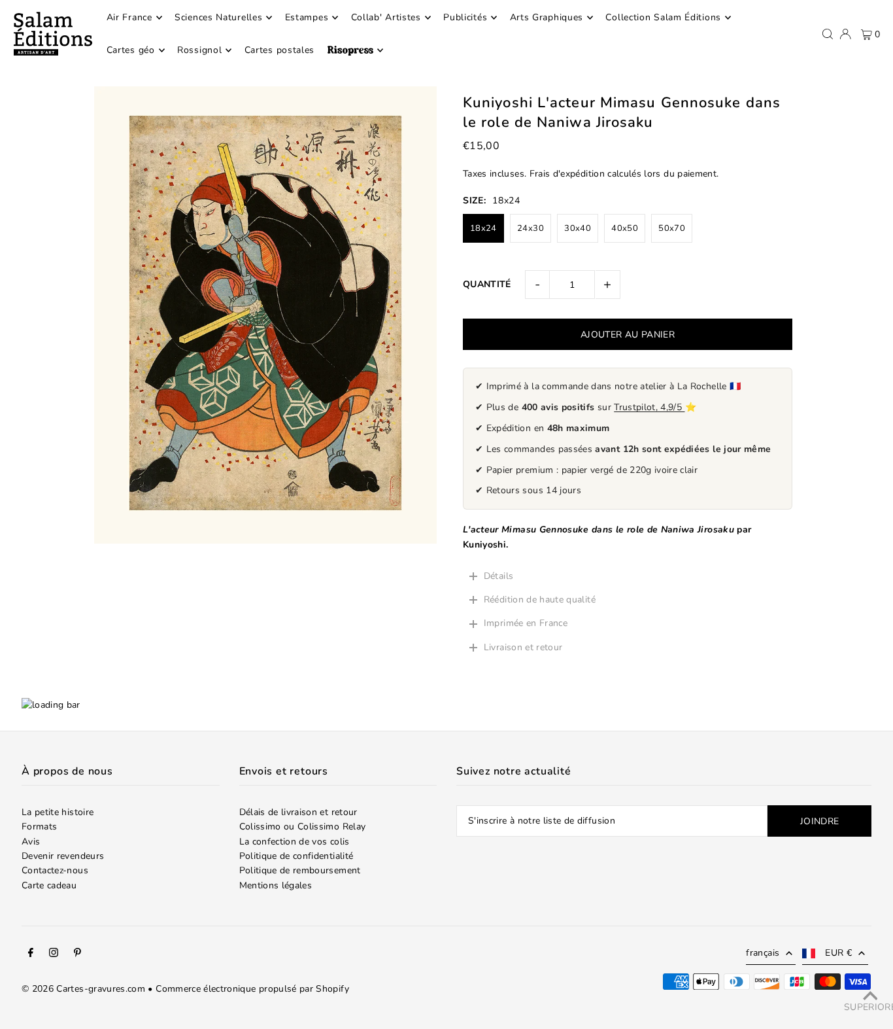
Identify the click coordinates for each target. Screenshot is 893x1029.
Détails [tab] (498, 576)
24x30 (530, 228)
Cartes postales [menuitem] (279, 50)
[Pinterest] (77, 954)
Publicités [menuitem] (465, 17)
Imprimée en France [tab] (525, 623)
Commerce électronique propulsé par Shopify (252, 989)
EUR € (838, 953)
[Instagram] (53, 954)
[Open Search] (827, 34)
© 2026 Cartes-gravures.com (83, 989)
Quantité (487, 284)
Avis (31, 841)
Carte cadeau (49, 885)
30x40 (577, 228)
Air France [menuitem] (129, 17)
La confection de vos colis (294, 841)
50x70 (671, 228)
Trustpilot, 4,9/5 (649, 407)
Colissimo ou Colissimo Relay (302, 826)
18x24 (483, 228)
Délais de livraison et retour (298, 812)
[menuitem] (355, 50)
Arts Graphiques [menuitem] (547, 17)
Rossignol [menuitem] (199, 50)
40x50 (624, 228)
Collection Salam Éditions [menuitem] (663, 17)
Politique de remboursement (300, 870)
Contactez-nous (55, 870)
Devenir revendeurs (63, 856)
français (762, 953)
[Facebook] (30, 954)
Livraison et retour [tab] (523, 647)
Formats (39, 826)
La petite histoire (57, 812)
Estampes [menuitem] (307, 17)
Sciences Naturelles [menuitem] (218, 17)
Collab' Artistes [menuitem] (386, 17)
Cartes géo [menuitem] (131, 50)
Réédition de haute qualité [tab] (541, 599)
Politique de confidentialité (296, 856)
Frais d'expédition (567, 173)
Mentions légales (275, 885)
